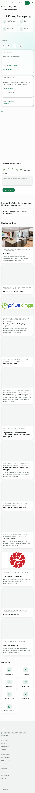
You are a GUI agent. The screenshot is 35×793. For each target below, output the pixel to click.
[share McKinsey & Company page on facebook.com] (3, 46)
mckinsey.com (13, 61)
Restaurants (5, 746)
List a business (5, 757)
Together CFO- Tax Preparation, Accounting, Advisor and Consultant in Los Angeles (17, 435)
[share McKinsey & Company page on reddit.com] (20, 46)
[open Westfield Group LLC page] (17, 629)
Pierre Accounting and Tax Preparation (17, 395)
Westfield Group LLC (10, 645)
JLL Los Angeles (9, 539)
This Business (10, 101)
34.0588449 (9, 88)
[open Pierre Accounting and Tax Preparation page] (17, 378)
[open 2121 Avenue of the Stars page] (17, 560)
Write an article (5, 760)
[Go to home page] (5, 2)
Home (3, 6)
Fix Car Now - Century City (13, 291)
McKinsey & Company (10, 9)
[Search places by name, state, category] (27, 3)
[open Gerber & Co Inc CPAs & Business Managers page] (17, 451)
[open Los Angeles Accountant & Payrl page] (17, 491)
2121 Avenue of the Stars (12, 576)
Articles (3, 749)
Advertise (4, 764)
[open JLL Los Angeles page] (17, 522)
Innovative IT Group (10, 364)
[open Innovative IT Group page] (17, 347)
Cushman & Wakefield (11, 614)
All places (4, 743)
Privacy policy (5, 775)
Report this (6, 103)
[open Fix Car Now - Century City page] (17, 275)
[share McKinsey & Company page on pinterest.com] (9, 46)
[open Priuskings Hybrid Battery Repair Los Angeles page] (17, 306)
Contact (3, 778)
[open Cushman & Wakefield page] (17, 598)
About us (4, 772)
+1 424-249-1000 (13, 65)
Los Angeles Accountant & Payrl (14, 508)
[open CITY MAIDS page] (17, 237)
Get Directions (7, 69)
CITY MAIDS (7, 253)
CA (15, 6)
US (10, 6)
